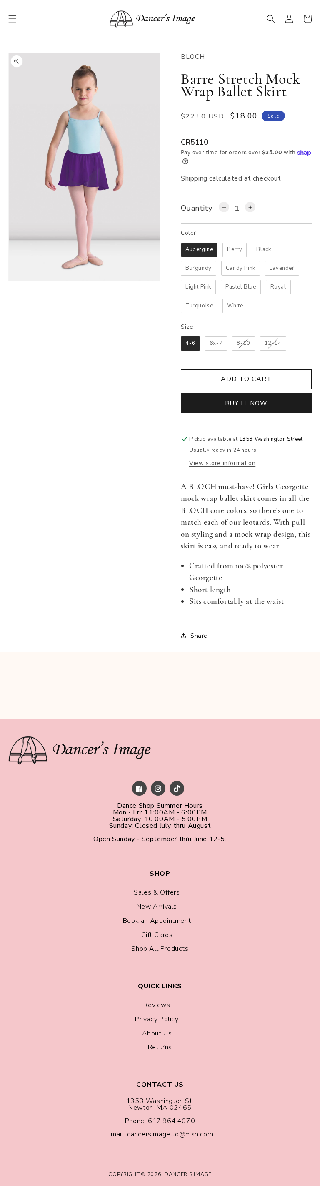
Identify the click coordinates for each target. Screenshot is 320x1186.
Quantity (196, 208)
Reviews (156, 1005)
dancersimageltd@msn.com (170, 1134)
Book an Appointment (157, 920)
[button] (12, 19)
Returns (160, 1047)
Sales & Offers (157, 892)
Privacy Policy (156, 1019)
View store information (222, 463)
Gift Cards (157, 935)
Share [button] (199, 636)
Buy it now (246, 403)
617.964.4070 (171, 1121)
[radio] (199, 250)
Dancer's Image (188, 1174)
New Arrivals (157, 906)
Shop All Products (159, 948)
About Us (157, 1033)
